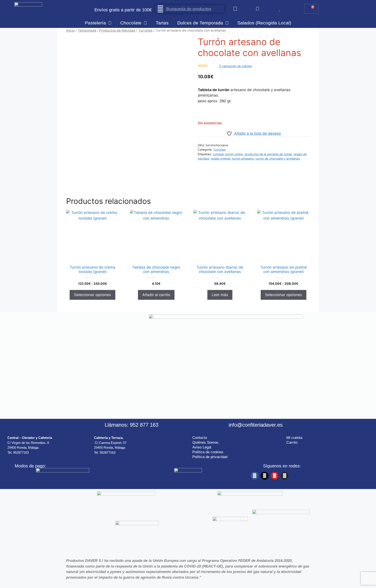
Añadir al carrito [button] (156, 295)
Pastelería (95, 22)
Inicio (70, 30)
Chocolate (130, 22)
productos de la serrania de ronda (268, 154)
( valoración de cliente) (235, 66)
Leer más (220, 295)
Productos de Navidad (117, 30)
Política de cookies (207, 452)
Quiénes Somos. (205, 442)
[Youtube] (275, 476)
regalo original (220, 158)
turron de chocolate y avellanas (277, 158)
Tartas (162, 22)
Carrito (291, 442)
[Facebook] (254, 476)
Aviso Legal (201, 447)
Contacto (199, 438)
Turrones (145, 30)
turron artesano (243, 158)
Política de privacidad (209, 457)
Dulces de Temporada (200, 22)
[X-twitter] (265, 476)
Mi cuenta (294, 438)
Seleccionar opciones (92, 295)
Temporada (87, 30)
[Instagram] (285, 476)
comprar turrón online (228, 154)
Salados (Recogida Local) (264, 22)
